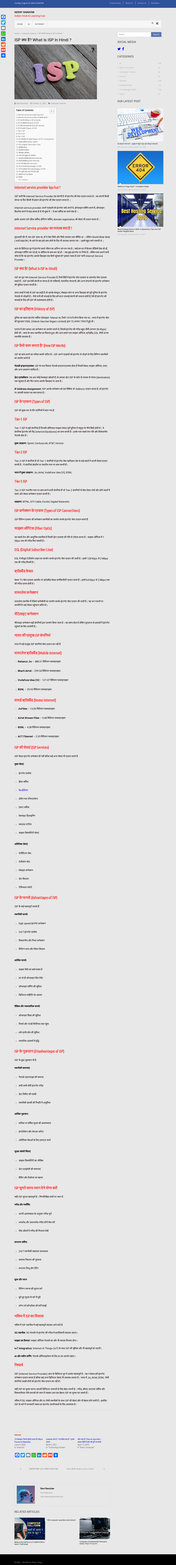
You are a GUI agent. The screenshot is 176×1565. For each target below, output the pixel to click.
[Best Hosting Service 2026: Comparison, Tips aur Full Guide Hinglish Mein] (140, 210)
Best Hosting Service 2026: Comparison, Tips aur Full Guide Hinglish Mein (139, 230)
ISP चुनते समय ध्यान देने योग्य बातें (29, 171)
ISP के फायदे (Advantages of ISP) (30, 166)
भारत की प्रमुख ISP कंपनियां (27, 155)
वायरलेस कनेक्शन (24, 150)
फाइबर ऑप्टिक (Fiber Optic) (28, 142)
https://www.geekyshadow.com (51, 1496)
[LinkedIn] (3, 39)
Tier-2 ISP (21, 134)
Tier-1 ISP (21, 131)
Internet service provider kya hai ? (31, 115)
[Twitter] (3, 22)
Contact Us (142, 3)
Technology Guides (128, 89)
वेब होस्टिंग (23, 790)
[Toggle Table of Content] (50, 111)
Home (20, 24)
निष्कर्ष (20, 177)
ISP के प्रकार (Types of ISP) (27, 128)
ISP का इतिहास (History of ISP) (28, 123)
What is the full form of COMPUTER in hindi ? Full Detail (29, 1543)
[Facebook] (3, 17)
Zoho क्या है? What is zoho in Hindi (80, 1469)
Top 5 (122, 94)
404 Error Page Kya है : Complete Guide (133, 186)
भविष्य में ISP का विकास (26, 174)
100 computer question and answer (61, 1520)
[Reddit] (3, 44)
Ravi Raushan (22, 103)
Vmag (40, 1562)
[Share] (3, 55)
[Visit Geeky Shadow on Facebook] (123, 49)
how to (122, 76)
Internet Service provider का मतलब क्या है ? (33, 117)
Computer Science (28, 33)
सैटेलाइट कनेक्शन (24, 152)
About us (129, 3)
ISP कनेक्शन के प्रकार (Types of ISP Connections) (36, 139)
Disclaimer (155, 3)
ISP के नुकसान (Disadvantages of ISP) (32, 169)
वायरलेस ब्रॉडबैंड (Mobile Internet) (30, 158)
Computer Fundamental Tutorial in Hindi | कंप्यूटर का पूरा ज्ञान (93, 1543)
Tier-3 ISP (21, 136)
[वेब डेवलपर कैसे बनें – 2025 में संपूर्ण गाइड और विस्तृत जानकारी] (140, 125)
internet (39, 24)
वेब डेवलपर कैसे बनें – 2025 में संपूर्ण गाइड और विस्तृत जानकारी (138, 144)
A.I (29, 24)
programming (125, 85)
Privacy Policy (115, 3)
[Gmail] (3, 50)
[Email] (3, 28)
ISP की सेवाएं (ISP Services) (28, 163)
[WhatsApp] (3, 33)
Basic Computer (126, 67)
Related (25, 180)
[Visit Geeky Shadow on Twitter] (119, 49)
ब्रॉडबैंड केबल (23, 147)
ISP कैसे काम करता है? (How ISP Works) (31, 125)
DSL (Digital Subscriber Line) (29, 144)
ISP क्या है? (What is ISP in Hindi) (29, 120)
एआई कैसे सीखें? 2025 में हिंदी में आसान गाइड (43, 1469)
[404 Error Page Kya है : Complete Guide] (140, 167)
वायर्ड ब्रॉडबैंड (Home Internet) (29, 161)
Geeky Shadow (24, 12)
